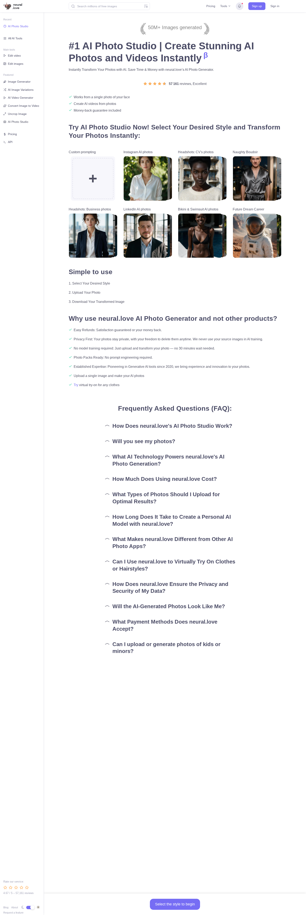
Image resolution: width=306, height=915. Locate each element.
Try (76, 385)
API (10, 142)
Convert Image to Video (23, 105)
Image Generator (19, 81)
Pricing (210, 6)
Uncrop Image (17, 114)
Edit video (14, 55)
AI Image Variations (21, 89)
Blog (6, 907)
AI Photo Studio (18, 26)
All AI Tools (15, 38)
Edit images (15, 63)
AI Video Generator (20, 97)
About (14, 907)
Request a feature (13, 912)
